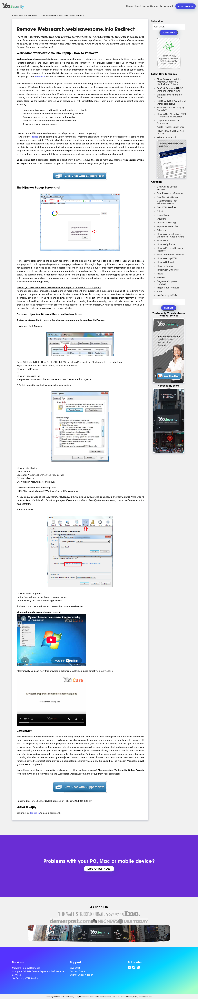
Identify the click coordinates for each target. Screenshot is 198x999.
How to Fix (162, 240)
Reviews (161, 277)
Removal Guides (96, 997)
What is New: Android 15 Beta (170, 96)
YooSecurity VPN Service (25, 978)
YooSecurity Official (167, 295)
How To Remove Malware (170, 254)
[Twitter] (134, 967)
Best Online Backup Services (167, 188)
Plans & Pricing (141, 6)
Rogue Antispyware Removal (167, 282)
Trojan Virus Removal (168, 287)
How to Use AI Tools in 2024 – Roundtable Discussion (171, 115)
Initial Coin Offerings (168, 269)
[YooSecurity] (13, 8)
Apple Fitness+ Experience (171, 126)
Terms (140, 997)
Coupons (161, 218)
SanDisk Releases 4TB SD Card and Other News (170, 89)
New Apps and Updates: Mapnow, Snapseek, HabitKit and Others (169, 82)
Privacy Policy (132, 997)
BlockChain (163, 214)
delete (34, 136)
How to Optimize (166, 244)
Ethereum (162, 230)
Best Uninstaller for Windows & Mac (167, 202)
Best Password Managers (170, 193)
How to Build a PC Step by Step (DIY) (170, 109)
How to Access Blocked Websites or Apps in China (170, 235)
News (160, 273)
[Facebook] (130, 967)
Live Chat (184, 6)
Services (154, 6)
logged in (35, 812)
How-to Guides (165, 265)
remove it (40, 76)
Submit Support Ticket (81, 974)
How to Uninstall (165, 262)
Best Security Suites (167, 197)
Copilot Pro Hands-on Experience (168, 122)
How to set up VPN (167, 258)
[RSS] (138, 967)
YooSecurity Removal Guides (24, 15)
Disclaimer (147, 997)
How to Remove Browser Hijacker (170, 249)
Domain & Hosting (166, 222)
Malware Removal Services (26, 967)
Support (124, 997)
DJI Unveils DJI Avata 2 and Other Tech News (171, 102)
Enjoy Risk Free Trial (167, 226)
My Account (166, 6)
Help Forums (115, 997)
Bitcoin (160, 211)
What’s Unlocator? (166, 137)
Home (129, 6)
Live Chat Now (99, 868)
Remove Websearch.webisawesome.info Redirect (76, 29)
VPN (159, 291)
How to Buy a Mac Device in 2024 (170, 132)
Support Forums (78, 971)
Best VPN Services (166, 207)
